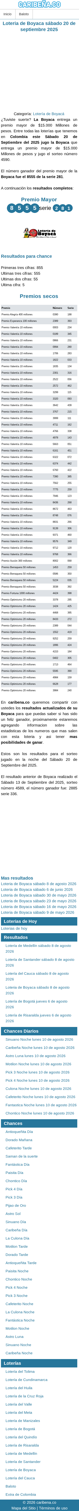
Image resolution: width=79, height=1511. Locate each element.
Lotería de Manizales (23, 1421)
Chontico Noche (19, 1279)
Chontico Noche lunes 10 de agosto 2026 (40, 1113)
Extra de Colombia (21, 1495)
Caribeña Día (16, 1230)
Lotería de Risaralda (22, 1445)
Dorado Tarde (17, 1255)
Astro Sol (13, 1214)
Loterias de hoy (14, 928)
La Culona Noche (20, 1312)
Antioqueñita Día (19, 1132)
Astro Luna (15, 1337)
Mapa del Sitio (24, 1508)
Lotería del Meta (19, 1413)
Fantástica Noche (20, 1320)
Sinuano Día (16, 1222)
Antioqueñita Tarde (21, 1263)
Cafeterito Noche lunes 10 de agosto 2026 (40, 1097)
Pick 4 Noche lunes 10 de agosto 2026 (38, 1080)
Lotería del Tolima (20, 1372)
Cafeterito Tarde (19, 1148)
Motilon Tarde (17, 1246)
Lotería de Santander (23, 1462)
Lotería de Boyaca (21, 1470)
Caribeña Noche (19, 1353)
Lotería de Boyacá (48, 114)
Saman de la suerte (22, 1156)
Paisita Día (14, 1173)
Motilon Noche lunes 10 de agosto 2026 (38, 1064)
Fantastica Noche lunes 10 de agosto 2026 (41, 1105)
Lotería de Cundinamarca (27, 1380)
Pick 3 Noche (17, 1296)
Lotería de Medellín (21, 1454)
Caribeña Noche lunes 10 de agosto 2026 (40, 1048)
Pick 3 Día (14, 1197)
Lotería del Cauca (20, 1478)
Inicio (7, 14)
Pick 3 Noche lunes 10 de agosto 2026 (38, 1072)
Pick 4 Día (14, 1189)
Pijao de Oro (16, 1206)
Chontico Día (16, 1181)
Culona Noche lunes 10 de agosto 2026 (38, 1089)
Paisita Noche (17, 1271)
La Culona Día (17, 1238)
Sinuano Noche (18, 1345)
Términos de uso (53, 1508)
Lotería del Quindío (21, 1437)
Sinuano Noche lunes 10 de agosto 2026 (39, 1039)
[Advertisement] (39, 71)
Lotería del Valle (19, 1404)
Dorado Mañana (19, 1140)
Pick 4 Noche (17, 1287)
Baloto (24, 14)
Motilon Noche (17, 1328)
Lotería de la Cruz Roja (25, 1396)
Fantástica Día (18, 1165)
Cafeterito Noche (19, 1304)
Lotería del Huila (19, 1388)
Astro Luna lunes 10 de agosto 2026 (36, 1056)
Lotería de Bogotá (20, 1429)
